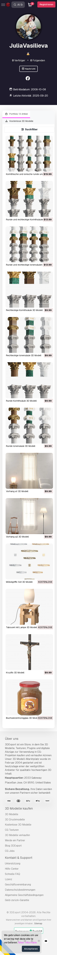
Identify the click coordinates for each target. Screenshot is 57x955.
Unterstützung (12, 863)
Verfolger (18, 60)
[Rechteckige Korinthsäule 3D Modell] (29, 289)
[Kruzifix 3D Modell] (29, 652)
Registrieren (46, 4)
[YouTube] (46, 941)
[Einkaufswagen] (42, 167)
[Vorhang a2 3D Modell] (29, 516)
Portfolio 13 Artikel (18, 113)
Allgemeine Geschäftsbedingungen (24, 895)
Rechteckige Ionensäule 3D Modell (23, 355)
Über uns (11, 739)
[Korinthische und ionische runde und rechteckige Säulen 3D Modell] (29, 154)
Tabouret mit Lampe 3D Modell (21, 627)
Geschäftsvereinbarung (18, 884)
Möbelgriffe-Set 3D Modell (19, 581)
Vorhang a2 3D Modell (17, 536)
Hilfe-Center (12, 868)
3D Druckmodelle (15, 819)
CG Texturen (12, 830)
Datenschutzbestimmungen (20, 889)
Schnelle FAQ (12, 874)
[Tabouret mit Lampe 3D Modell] (29, 607)
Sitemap (38, 923)
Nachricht (30, 68)
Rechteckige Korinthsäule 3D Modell (24, 310)
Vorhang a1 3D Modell (17, 491)
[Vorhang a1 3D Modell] (29, 471)
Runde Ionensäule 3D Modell (20, 446)
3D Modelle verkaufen (17, 835)
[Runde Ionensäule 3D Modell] (29, 425)
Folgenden (37, 60)
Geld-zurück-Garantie (17, 900)
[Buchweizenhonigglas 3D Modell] (29, 697)
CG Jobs (10, 851)
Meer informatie (27, 942)
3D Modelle (11, 814)
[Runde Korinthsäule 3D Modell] (29, 380)
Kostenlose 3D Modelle (21, 121)
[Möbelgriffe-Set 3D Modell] (29, 561)
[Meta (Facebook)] (28, 79)
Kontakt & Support (18, 858)
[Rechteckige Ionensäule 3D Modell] (29, 335)
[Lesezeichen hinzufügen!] (48, 167)
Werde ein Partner (15, 840)
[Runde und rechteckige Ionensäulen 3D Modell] (29, 244)
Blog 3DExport (13, 845)
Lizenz (8, 879)
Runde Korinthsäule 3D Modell (21, 400)
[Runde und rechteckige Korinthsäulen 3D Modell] (29, 199)
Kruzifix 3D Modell (15, 672)
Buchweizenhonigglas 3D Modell (22, 718)
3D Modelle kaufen (19, 808)
